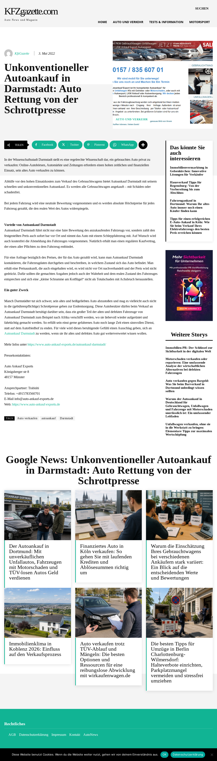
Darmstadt (66, 418)
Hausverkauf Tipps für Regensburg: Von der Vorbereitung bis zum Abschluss (186, 188)
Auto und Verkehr (132, 119)
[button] (202, 8)
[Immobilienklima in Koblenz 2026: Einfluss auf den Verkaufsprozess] (37, 613)
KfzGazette (22, 53)
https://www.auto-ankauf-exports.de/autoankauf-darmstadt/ (67, 344)
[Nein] (212, 755)
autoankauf (49, 418)
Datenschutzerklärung (188, 754)
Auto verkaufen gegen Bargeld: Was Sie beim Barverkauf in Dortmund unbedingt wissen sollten (187, 386)
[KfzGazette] (9, 53)
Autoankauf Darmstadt (19, 333)
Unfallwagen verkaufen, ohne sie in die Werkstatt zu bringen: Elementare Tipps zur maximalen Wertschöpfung (189, 429)
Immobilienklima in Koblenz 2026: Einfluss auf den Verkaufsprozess (35, 649)
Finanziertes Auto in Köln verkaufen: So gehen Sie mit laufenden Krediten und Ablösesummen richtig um (106, 559)
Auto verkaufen (27, 418)
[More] (143, 145)
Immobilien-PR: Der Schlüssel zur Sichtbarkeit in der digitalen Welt (189, 349)
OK (165, 754)
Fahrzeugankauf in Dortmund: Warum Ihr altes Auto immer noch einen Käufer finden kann (189, 206)
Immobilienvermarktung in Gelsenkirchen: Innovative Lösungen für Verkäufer (189, 171)
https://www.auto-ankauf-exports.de (36, 404)
